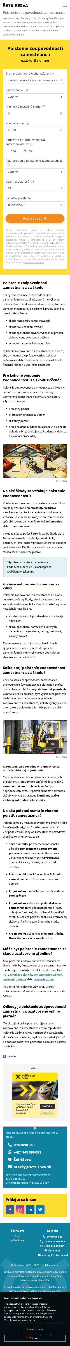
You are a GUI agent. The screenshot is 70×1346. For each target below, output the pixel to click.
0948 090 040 (24, 1144)
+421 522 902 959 (54, 1241)
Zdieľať (11, 1056)
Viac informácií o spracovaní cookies (19, 1320)
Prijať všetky (35, 1338)
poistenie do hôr (44, 979)
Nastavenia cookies (35, 1329)
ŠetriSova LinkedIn (30, 1209)
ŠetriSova (22, 1159)
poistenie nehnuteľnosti (48, 974)
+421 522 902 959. (39, 1182)
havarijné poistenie (21, 974)
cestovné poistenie (14, 979)
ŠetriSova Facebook (10, 1209)
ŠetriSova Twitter (40, 1209)
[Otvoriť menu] (65, 5)
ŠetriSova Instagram (20, 1209)
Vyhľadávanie (17, 1240)
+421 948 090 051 (27, 1152)
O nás (17, 1236)
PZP (5, 974)
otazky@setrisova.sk (32, 1166)
